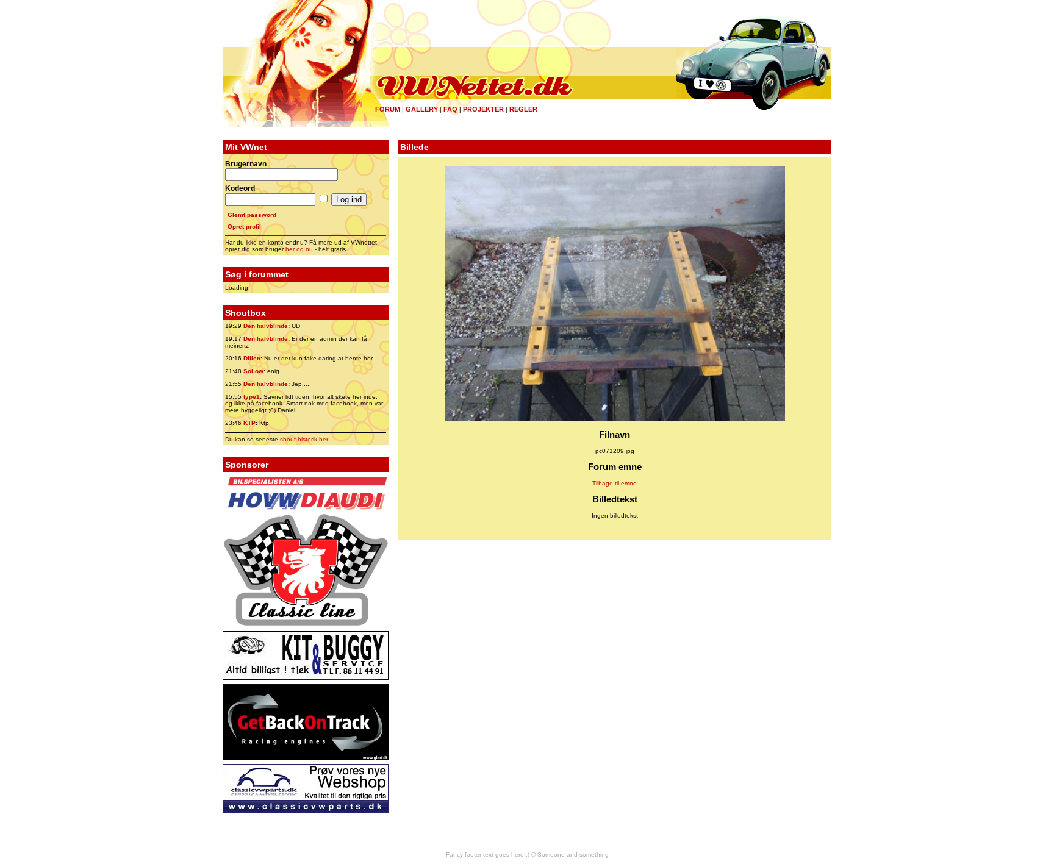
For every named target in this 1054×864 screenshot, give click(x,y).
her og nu (299, 249)
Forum (387, 109)
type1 (251, 396)
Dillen (251, 358)
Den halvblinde (265, 326)
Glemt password (252, 215)
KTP (249, 423)
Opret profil (244, 226)
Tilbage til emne (614, 483)
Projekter (483, 109)
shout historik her (304, 439)
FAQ (450, 109)
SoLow (253, 371)
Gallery (422, 109)
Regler (523, 109)
